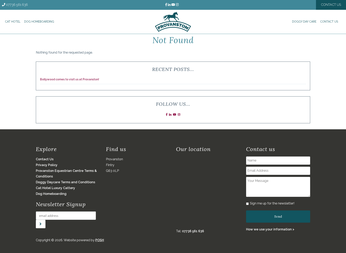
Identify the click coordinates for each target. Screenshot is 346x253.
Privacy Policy (46, 165)
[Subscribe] (40, 224)
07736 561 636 (17, 5)
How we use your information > (270, 229)
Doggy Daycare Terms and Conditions (65, 182)
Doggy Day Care (304, 21)
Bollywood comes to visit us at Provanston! (69, 79)
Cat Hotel (12, 21)
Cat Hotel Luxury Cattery (55, 188)
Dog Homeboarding (39, 21)
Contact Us (331, 5)
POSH (99, 240)
